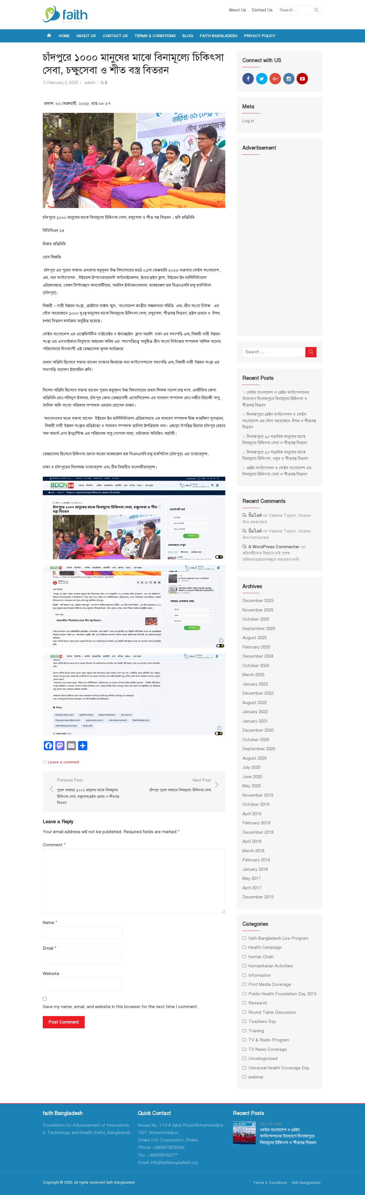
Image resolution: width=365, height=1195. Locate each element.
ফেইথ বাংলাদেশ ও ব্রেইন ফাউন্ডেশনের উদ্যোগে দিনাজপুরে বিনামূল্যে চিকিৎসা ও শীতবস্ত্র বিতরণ (275, 399)
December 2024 (257, 656)
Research (257, 1003)
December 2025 (257, 600)
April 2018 (251, 841)
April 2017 (251, 887)
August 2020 (254, 758)
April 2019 (251, 813)
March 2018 (253, 850)
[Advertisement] (279, 244)
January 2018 (255, 869)
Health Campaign (265, 947)
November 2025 (257, 610)
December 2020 (257, 730)
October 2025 (255, 619)
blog (187, 36)
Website (51, 973)
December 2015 (257, 897)
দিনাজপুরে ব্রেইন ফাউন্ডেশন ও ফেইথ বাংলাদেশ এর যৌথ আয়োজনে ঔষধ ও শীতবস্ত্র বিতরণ (279, 421)
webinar (255, 1077)
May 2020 (251, 785)
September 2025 (258, 628)
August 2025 (254, 637)
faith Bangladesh (218, 36)
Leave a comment (63, 762)
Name (50, 922)
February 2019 (256, 822)
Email (49, 948)
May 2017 (251, 878)
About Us (237, 10)
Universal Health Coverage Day (278, 1067)
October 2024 (255, 665)
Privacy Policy (259, 36)
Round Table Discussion (272, 1012)
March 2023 (253, 674)
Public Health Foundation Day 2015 (282, 993)
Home (64, 36)
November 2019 (257, 795)
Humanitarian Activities (270, 965)
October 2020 (255, 739)
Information (259, 975)
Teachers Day (262, 1021)
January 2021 (255, 721)
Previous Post (88, 791)
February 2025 (256, 647)
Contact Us (262, 10)
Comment (54, 844)
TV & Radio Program (268, 1040)
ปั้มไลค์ (255, 515)
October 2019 (255, 804)
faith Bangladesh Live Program (278, 938)
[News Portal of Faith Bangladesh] (49, 35)
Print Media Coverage (269, 984)
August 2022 (254, 702)
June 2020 (252, 776)
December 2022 (257, 693)
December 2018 (257, 832)
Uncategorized (262, 1058)
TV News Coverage (267, 1049)
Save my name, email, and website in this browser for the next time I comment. (120, 1006)
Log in (248, 120)
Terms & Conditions (155, 36)
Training (256, 1030)
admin (89, 82)
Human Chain (261, 956)
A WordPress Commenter (273, 546)
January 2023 (255, 684)
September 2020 (258, 748)
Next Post (180, 785)
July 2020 (251, 767)
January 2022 (255, 711)
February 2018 (256, 859)
